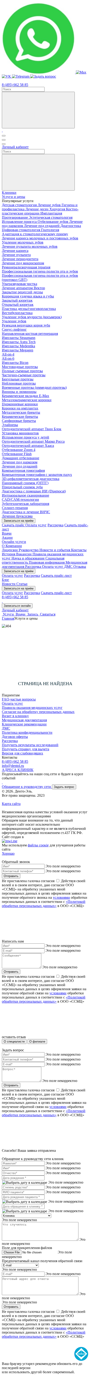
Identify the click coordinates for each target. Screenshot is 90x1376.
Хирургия (57, 209)
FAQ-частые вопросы (19, 699)
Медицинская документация (24, 720)
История (9, 554)
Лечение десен (37, 209)
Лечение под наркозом (19, 462)
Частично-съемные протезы (23, 375)
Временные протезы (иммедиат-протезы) (34, 387)
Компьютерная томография (23, 470)
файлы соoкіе (38, 845)
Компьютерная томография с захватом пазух (37, 475)
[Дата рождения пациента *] (24, 1201)
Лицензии (10, 550)
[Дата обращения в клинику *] (24, 1211)
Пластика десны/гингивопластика (29, 309)
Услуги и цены (13, 197)
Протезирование (15, 217)
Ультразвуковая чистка (19, 284)
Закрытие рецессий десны (22, 292)
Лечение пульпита (16, 255)
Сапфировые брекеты (19, 421)
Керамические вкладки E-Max (25, 396)
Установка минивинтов (20, 433)
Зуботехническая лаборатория (25, 504)
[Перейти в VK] (7, 76)
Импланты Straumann (18, 338)
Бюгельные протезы (17, 379)
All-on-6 (8, 358)
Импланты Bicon (15, 363)
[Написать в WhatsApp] (39, 72)
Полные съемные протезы (22, 371)
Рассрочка (55, 525)
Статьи (21, 584)
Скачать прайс (13, 525)
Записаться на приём (18, 520)
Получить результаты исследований (30, 745)
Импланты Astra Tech (19, 342)
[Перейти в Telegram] (21, 76)
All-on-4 (8, 354)
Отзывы (79, 567)
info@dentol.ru (13, 766)
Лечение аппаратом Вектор (23, 288)
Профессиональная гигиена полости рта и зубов (40, 271)
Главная (8, 618)
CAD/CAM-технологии (20, 499)
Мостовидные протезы (20, 367)
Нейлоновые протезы (19, 383)
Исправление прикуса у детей (25, 437)
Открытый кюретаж (17, 304)
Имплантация (51, 213)
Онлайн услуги (14, 542)
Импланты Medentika (18, 346)
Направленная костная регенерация (30, 334)
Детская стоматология (20, 205)
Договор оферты (15, 737)
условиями (61, 897)
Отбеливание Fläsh (17, 454)
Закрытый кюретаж (17, 300)
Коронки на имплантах (20, 408)
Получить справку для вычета (25, 749)
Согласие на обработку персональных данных (38, 712)
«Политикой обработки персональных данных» (43, 904)
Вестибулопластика (17, 313)
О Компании (12, 546)
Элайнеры (10, 425)
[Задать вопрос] (43, 76)
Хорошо (8, 853)
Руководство (29, 550)
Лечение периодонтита (20, 259)
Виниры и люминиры (19, 392)
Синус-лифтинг (14, 329)
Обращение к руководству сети (27, 787)
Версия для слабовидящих (22, 753)
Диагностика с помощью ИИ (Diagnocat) (34, 491)
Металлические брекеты (21, 412)
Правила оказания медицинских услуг (32, 708)
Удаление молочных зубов (22, 242)
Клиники (9, 192)
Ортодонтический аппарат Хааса (28, 446)
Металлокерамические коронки (26, 400)
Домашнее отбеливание (20, 458)
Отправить (11, 876)
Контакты (79, 550)
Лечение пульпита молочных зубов (29, 246)
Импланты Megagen (17, 350)
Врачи (7, 533)
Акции (7, 537)
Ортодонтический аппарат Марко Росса (33, 441)
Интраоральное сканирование (25, 495)
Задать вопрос (64, 787)
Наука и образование (28, 558)
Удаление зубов (14, 321)
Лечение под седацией (42, 226)
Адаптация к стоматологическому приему (35, 234)
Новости (9, 584)
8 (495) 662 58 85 (15, 85)
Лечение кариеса (15, 251)
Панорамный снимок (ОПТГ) (25, 483)
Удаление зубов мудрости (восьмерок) (32, 317)
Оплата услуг (36, 525)
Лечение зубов (50, 205)
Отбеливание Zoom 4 (18, 450)
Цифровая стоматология (21, 230)
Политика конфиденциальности (27, 732)
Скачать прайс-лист (56, 576)
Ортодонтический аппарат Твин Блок (31, 429)
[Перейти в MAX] (81, 72)
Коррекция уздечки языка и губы (28, 296)
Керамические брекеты (20, 416)
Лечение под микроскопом (23, 263)
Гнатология (50, 230)
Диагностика (70, 226)
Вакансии (24, 554)
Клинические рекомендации (24, 724)
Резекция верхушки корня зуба (26, 325)
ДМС (68, 567)
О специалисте (14, 1041)
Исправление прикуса (20, 222)
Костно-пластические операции (40, 211)
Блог (5, 580)
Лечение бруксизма (17, 516)
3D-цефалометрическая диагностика (30, 479)
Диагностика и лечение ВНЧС (26, 512)
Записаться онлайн (17, 605)
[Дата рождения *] (24, 1182)
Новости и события (55, 550)
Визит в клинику (15, 716)
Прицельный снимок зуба (22, 487)
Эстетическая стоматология (50, 217)
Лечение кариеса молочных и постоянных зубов (40, 238)
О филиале (37, 1041)
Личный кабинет (15, 147)
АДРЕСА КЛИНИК (17, 770)
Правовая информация (47, 562)
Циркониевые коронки (20, 404)
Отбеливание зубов (53, 222)
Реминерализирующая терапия (26, 267)
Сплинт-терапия (15, 508)
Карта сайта (11, 804)
